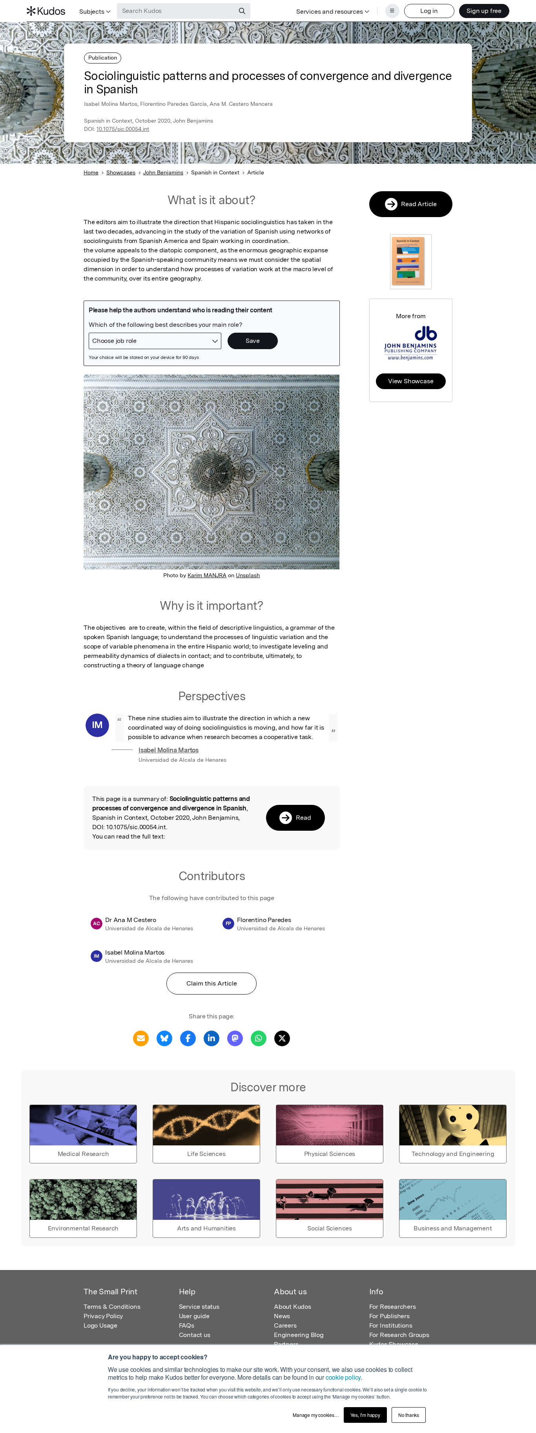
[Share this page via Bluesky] (164, 1038)
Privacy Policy (103, 1316)
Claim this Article (211, 983)
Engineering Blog (299, 1335)
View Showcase (410, 381)
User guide (194, 1316)
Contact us (194, 1335)
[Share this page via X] (282, 1038)
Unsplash (248, 575)
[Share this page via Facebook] (188, 1038)
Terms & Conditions (112, 1306)
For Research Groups (399, 1335)
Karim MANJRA (207, 575)
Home (91, 172)
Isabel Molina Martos (169, 750)
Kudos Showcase (393, 1344)
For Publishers (389, 1316)
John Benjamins (163, 172)
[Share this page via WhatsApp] (258, 1038)
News (282, 1316)
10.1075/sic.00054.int (123, 129)
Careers (285, 1325)
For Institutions (390, 1325)
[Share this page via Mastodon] (235, 1038)
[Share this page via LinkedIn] (211, 1038)
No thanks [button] (408, 1414)
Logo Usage (100, 1325)
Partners (286, 1344)
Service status (199, 1306)
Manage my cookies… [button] (316, 1414)
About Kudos (292, 1306)
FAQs (186, 1325)
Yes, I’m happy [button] (365, 1414)
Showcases (120, 172)
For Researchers (392, 1306)
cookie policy (343, 1377)
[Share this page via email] (141, 1038)
